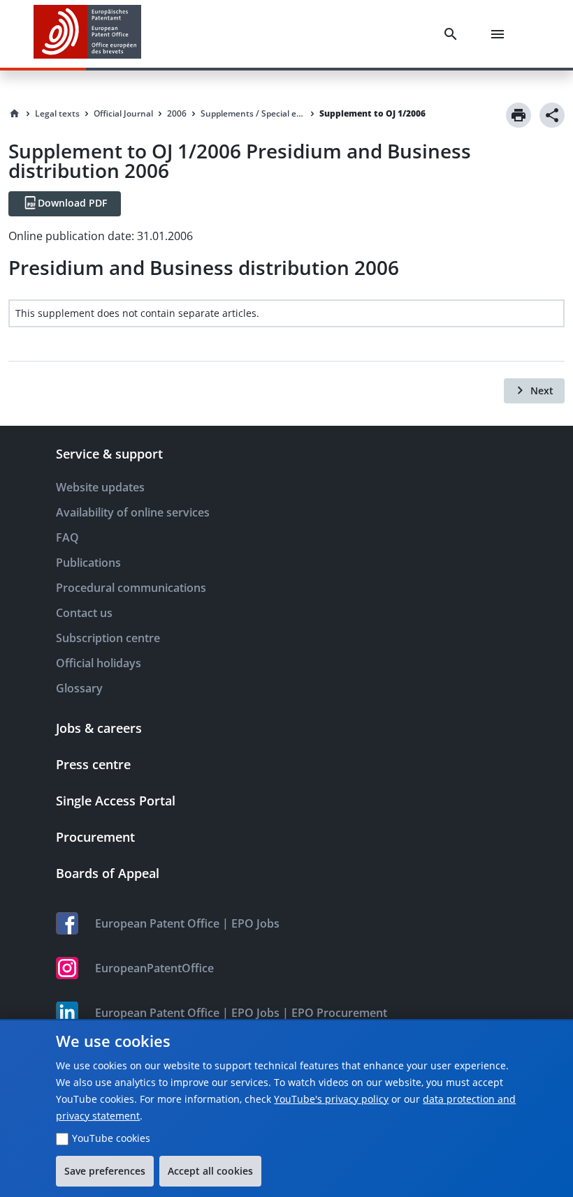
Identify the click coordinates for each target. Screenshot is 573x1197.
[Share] (552, 115)
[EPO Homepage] (87, 34)
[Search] (453, 34)
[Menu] (500, 34)
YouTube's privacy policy (331, 1099)
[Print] (518, 115)
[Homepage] (14, 113)
